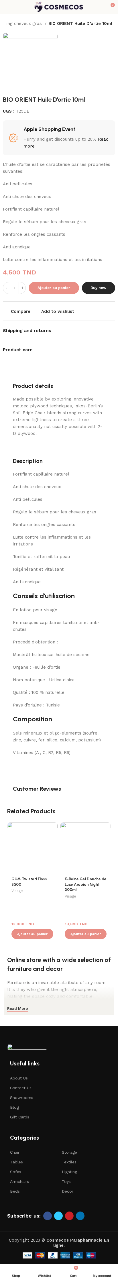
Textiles (69, 1162)
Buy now (98, 288)
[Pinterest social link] (69, 1216)
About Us (19, 1078)
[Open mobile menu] (6, 7)
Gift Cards (19, 1117)
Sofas (15, 1171)
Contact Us (21, 1087)
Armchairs (19, 1181)
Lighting (69, 1171)
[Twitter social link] (58, 1216)
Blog (14, 1107)
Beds (15, 1191)
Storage (69, 1152)
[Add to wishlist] (53, 827)
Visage (17, 891)
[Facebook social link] (47, 1216)
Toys (66, 1181)
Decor (67, 1191)
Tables (16, 1162)
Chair (14, 1152)
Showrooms (21, 1097)
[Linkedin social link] (80, 1216)
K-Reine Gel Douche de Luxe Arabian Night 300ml (86, 884)
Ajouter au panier (54, 288)
